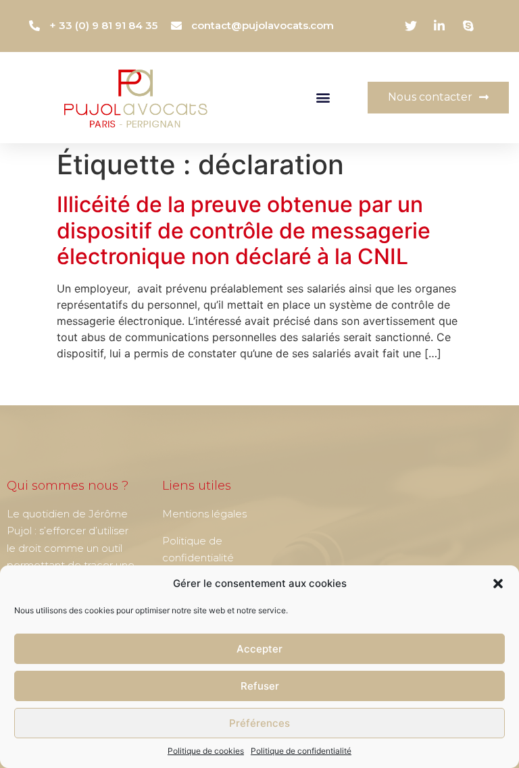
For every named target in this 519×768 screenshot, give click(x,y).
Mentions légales (204, 513)
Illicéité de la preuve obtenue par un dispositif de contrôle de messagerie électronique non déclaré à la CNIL (243, 230)
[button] (498, 583)
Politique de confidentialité (301, 751)
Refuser (260, 686)
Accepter (259, 648)
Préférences (259, 723)
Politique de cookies (206, 751)
